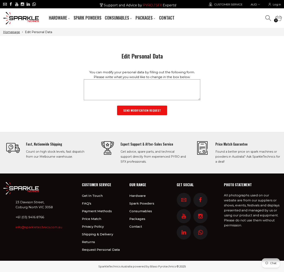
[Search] (269, 18)
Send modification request (142, 110)
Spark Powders (141, 203)
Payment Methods (97, 211)
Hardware (137, 196)
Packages (137, 219)
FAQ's (86, 203)
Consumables (140, 211)
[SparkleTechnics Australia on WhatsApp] (34, 4)
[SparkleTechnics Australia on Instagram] (22, 4)
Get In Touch (92, 196)
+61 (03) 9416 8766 (30, 217)
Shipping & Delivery (97, 234)
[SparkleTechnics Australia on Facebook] (11, 4)
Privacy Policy (93, 226)
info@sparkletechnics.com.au (39, 227)
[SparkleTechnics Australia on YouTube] (17, 4)
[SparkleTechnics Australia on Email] (5, 4)
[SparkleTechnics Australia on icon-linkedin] (28, 4)
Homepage (11, 32)
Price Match (91, 219)
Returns (88, 242)
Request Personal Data (101, 250)
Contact (135, 226)
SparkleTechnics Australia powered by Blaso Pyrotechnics (137, 266)
